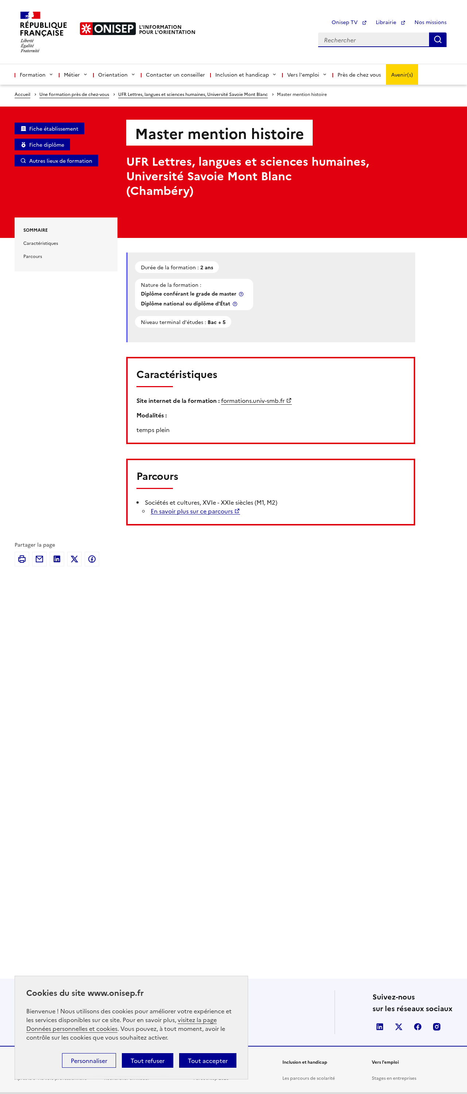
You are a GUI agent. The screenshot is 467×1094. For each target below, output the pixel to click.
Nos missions (430, 22)
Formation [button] (33, 74)
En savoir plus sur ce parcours (192, 511)
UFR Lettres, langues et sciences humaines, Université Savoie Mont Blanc (193, 94)
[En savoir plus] (241, 294)
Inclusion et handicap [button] (242, 74)
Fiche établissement (53, 128)
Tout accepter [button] (208, 1060)
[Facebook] (92, 559)
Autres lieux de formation (60, 160)
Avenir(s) (402, 74)
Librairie (387, 22)
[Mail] (39, 559)
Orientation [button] (113, 74)
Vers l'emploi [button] (303, 74)
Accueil (22, 94)
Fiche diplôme (46, 144)
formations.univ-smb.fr (253, 400)
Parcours (32, 256)
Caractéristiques (40, 243)
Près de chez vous (359, 74)
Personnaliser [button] (89, 1060)
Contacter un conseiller (175, 74)
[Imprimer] (22, 559)
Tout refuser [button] (148, 1060)
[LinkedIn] (57, 559)
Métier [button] (72, 74)
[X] (74, 559)
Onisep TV (345, 22)
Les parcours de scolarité (308, 1078)
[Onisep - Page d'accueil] (108, 28)
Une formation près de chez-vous (74, 94)
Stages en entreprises (394, 1078)
